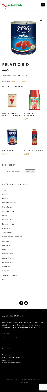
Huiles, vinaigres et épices (12, 237)
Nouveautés (6, 249)
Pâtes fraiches (7, 254)
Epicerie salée (7, 220)
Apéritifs (5, 194)
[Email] (26, 302)
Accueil (6, 333)
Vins (3, 279)
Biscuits (5, 198)
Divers (4, 215)
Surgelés (5, 271)
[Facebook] (21, 302)
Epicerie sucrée (8, 224)
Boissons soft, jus (9, 202)
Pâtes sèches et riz (9, 258)
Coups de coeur (8, 211)
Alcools (4, 190)
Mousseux (6, 241)
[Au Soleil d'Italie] (12, 5)
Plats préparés (7, 262)
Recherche (30, 171)
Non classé (6, 245)
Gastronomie (7, 232)
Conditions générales (11, 338)
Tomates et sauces (20, 81)
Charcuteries (7, 207)
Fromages (6, 228)
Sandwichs (6, 266)
